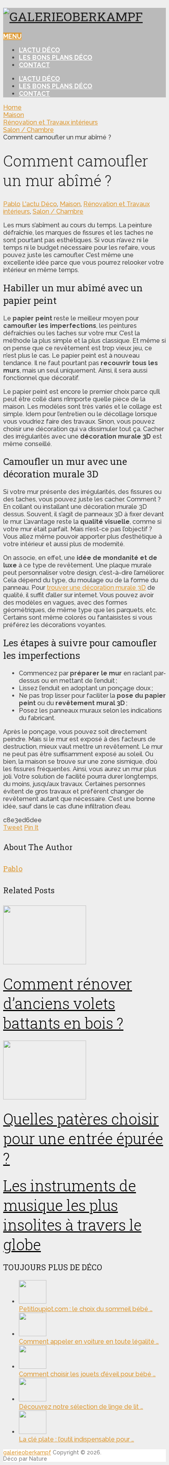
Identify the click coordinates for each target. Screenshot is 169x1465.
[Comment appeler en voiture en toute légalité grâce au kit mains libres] (32, 1334)
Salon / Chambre (58, 211)
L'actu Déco (39, 204)
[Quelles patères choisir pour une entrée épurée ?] (84, 1071)
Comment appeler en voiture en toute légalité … (89, 1341)
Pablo (11, 204)
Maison (70, 204)
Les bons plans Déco (55, 57)
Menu (12, 36)
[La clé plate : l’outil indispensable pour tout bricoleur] (32, 1432)
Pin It (31, 827)
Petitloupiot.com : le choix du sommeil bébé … (85, 1309)
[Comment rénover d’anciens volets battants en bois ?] (84, 935)
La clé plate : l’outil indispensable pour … (76, 1439)
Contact (34, 65)
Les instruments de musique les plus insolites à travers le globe (72, 1215)
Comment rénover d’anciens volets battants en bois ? (67, 1003)
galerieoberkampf (27, 1452)
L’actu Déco (39, 50)
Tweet (12, 827)
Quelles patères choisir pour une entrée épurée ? (83, 1138)
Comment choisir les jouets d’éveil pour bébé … (87, 1374)
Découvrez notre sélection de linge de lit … (81, 1406)
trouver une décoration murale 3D (96, 587)
